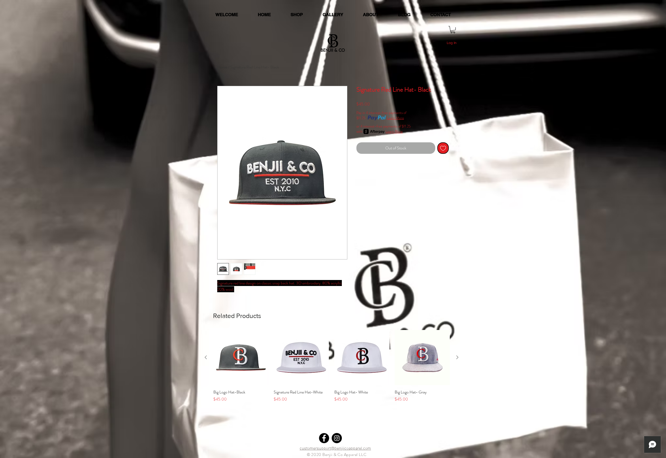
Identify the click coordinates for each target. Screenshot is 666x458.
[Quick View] (240, 357)
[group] (331, 369)
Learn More (395, 117)
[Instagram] (337, 438)
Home (222, 67)
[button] (453, 29)
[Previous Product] (206, 357)
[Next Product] (457, 357)
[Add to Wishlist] (443, 148)
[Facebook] (324, 438)
